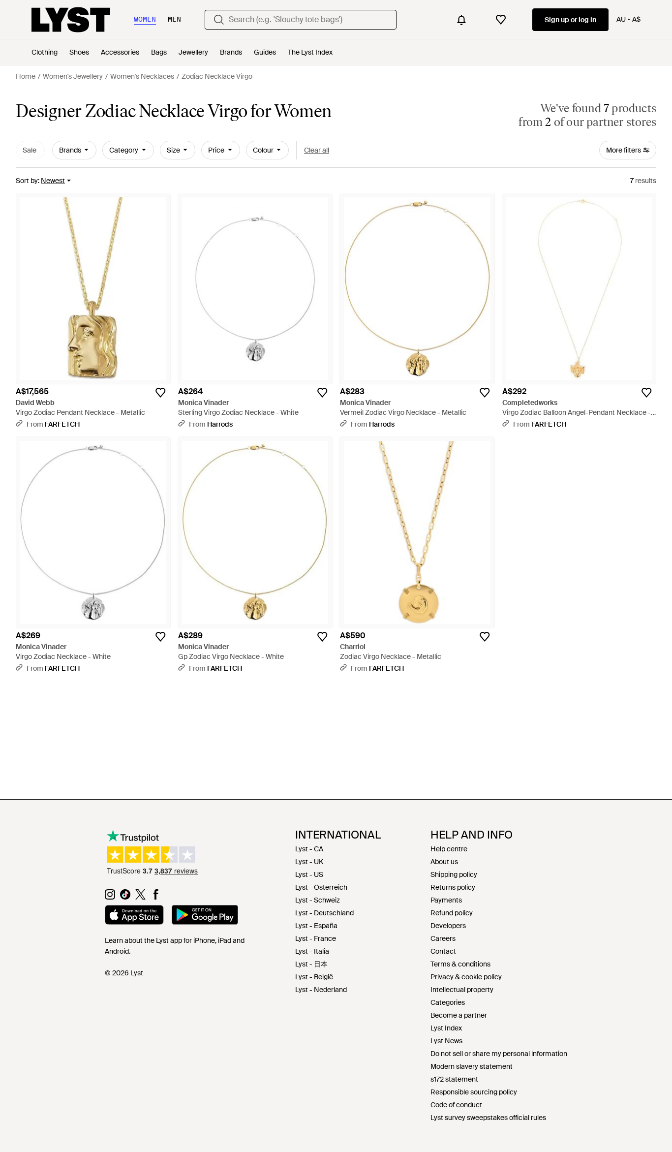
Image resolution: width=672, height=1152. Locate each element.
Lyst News (446, 1040)
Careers (443, 938)
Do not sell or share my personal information (498, 1053)
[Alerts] (461, 19)
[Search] (219, 20)
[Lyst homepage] (70, 19)
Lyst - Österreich (321, 887)
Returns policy (452, 887)
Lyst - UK (309, 861)
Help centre (448, 848)
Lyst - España (316, 925)
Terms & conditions (460, 964)
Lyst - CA (309, 848)
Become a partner (458, 1015)
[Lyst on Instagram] (110, 897)
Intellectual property (461, 989)
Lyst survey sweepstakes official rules (488, 1117)
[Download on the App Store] (134, 916)
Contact (443, 951)
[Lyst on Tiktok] (125, 897)
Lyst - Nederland (321, 989)
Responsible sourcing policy (473, 1092)
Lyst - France (315, 938)
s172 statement (454, 1079)
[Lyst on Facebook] (156, 897)
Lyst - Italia (312, 951)
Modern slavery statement (471, 1066)
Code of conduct (456, 1104)
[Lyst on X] (140, 897)
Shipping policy (453, 874)
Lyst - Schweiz (317, 900)
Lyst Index (446, 1028)
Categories (447, 1002)
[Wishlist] (500, 19)
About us (444, 861)
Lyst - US (309, 874)
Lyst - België (314, 976)
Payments (446, 900)
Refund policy (451, 912)
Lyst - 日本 (311, 964)
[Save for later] (160, 393)
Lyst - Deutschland (324, 912)
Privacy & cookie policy (466, 976)
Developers (448, 925)
